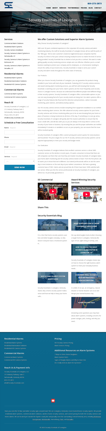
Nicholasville (46, 419)
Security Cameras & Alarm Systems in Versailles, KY (17, 67)
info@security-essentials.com (14, 118)
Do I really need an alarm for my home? (68, 363)
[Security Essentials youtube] (53, 400)
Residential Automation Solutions (15, 81)
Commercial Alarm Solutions (13, 43)
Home (48, 8)
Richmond (97, 417)
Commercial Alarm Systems (13, 94)
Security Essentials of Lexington (55, 428)
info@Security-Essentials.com (14, 383)
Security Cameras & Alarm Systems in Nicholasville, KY (17, 54)
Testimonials (73, 8)
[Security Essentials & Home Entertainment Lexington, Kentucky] (8, 5)
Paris (61, 419)
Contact (98, 8)
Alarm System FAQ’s (61, 357)
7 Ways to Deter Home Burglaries (66, 354)
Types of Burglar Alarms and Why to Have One (70, 360)
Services (62, 8)
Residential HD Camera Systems (15, 84)
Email (9, 147)
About (55, 8)
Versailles (70, 419)
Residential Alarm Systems (13, 47)
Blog (91, 8)
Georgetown (37, 419)
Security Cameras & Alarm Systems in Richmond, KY (17, 60)
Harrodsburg (55, 419)
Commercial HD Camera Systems (15, 97)
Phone (6, 137)
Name (10, 128)
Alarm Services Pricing (62, 346)
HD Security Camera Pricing (64, 343)
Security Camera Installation (13, 50)
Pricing (84, 8)
